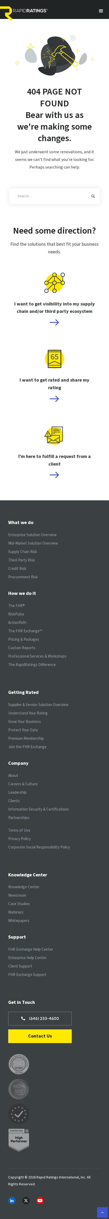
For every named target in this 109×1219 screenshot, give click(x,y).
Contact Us (40, 1036)
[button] (101, 11)
